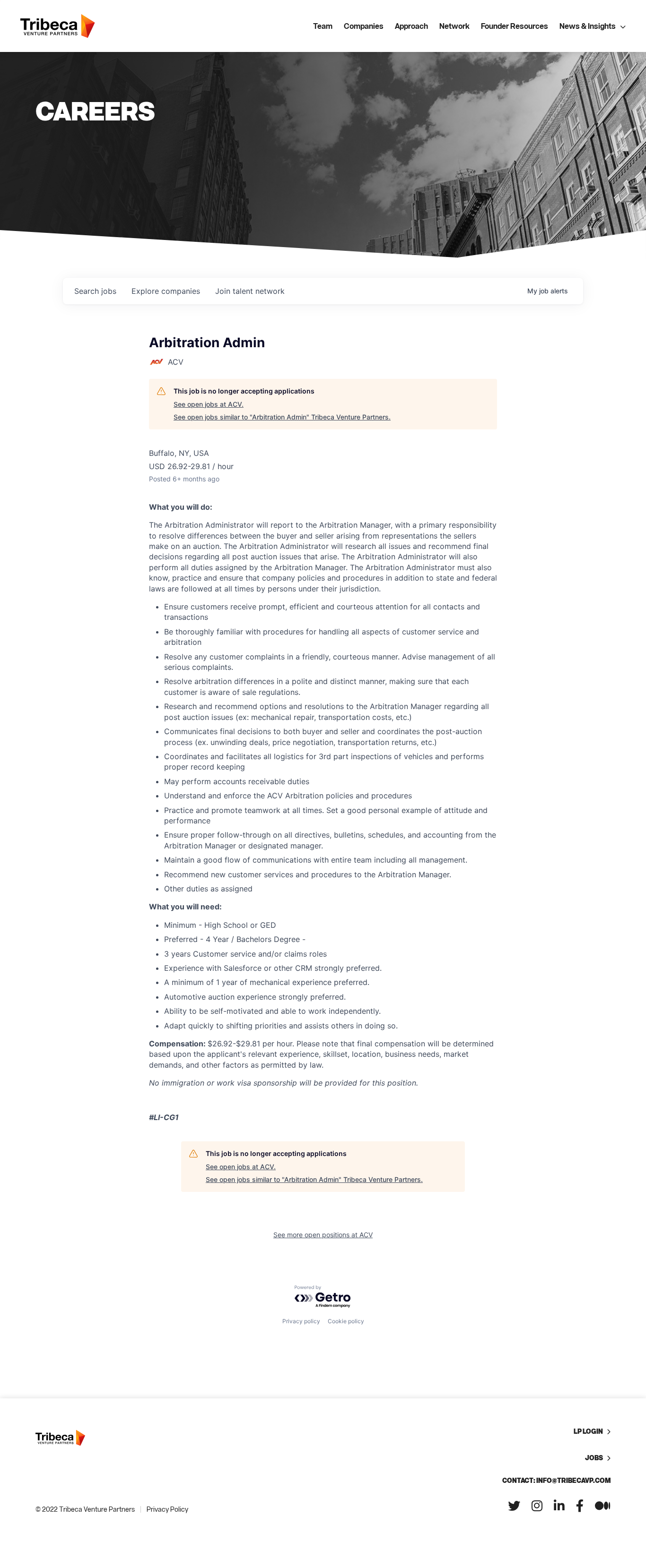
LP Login (588, 1431)
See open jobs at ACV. (209, 404)
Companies (364, 26)
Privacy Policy (167, 1509)
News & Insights (587, 26)
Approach (411, 26)
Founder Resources (514, 26)
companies (165, 291)
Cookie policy (346, 1321)
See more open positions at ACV (323, 1235)
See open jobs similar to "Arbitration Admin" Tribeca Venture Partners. (282, 417)
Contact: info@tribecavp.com (556, 1480)
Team (322, 26)
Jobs (594, 1457)
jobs (95, 291)
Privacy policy (301, 1321)
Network (454, 26)
